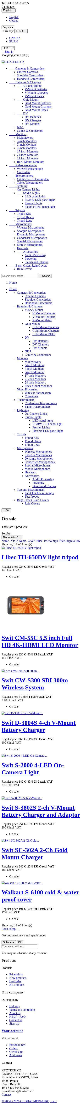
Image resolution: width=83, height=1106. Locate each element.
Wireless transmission (30, 168)
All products (16, 984)
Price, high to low (69, 541)
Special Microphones (30, 241)
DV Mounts (32, 123)
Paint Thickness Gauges (39, 493)
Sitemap (14, 1023)
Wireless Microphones (30, 227)
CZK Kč (14, 38)
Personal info (17, 1044)
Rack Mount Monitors (30, 161)
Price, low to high (47, 541)
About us (14, 1013)
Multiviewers (25, 137)
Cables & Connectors (30, 130)
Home (13, 289)
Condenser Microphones (32, 237)
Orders (13, 1048)
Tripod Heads (25, 217)
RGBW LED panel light (40, 199)
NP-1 (20, 127)
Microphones (20, 224)
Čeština (13, 20)
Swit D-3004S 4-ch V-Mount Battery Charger (39, 726)
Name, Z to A (27, 541)
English (14, 17)
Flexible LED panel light (40, 206)
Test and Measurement (30, 489)
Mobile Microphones (29, 244)
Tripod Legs (24, 220)
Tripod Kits (24, 213)
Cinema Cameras (27, 72)
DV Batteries (33, 116)
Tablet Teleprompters (30, 182)
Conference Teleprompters (33, 179)
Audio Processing (35, 255)
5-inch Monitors (26, 141)
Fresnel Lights (33, 203)
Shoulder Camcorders (30, 75)
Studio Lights (28, 193)
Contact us (15, 1020)
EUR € (13, 41)
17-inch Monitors (27, 151)
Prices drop (16, 974)
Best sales (15, 981)
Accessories (27, 251)
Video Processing (23, 165)
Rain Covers (24, 269)
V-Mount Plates (34, 96)
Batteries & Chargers (25, 82)
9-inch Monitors (26, 148)
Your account (12, 1031)
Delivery (14, 1006)
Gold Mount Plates (36, 110)
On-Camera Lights (28, 189)
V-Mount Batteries (36, 89)
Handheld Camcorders (30, 78)
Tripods (17, 210)
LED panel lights (35, 196)
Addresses (15, 1055)
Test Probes (32, 496)
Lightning (18, 186)
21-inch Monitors (27, 155)
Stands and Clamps (36, 262)
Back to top (10, 928)
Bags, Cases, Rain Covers (28, 265)
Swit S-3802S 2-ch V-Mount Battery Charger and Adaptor (41, 811)
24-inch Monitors (27, 158)
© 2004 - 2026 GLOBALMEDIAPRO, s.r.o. (29, 1101)
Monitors (17, 134)
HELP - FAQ (17, 1016)
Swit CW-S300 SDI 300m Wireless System (35, 684)
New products (17, 977)
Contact (6, 1094)
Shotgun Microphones (30, 231)
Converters (23, 172)
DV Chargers (33, 120)
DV (22, 113)
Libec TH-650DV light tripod (40, 557)
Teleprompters (21, 175)
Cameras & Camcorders (27, 68)
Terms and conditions (22, 1009)
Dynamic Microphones (31, 234)
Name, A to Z (11, 537)
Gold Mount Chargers (38, 106)
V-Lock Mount (29, 85)
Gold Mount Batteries (38, 103)
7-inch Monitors (26, 144)
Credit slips (16, 1051)
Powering (30, 258)
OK (6, 510)
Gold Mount (27, 99)
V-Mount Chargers (36, 92)
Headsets (22, 248)
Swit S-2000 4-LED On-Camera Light (33, 769)
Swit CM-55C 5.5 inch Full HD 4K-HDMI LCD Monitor (40, 641)
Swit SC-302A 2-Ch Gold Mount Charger (35, 854)
